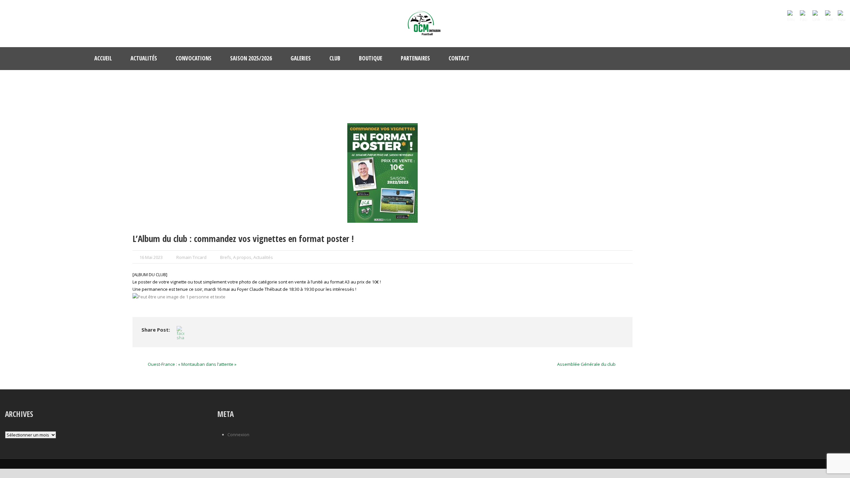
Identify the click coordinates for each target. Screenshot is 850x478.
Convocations (194, 58)
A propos (242, 257)
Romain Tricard (191, 257)
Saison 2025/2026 (251, 58)
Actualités (143, 58)
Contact (459, 58)
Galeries (301, 58)
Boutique (370, 58)
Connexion (238, 435)
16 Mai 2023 (151, 257)
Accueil (103, 58)
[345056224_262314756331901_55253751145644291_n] (382, 173)
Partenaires (415, 58)
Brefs (225, 257)
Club (334, 58)
